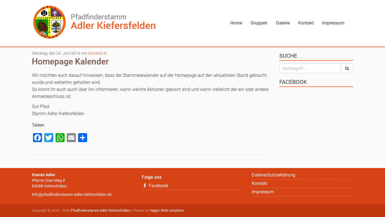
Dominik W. (97, 53)
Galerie (283, 23)
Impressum (333, 23)
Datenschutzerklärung (273, 175)
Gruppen (259, 23)
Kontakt (306, 23)
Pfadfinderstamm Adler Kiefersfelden (100, 210)
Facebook (158, 185)
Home (236, 23)
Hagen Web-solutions (166, 210)
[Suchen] (347, 68)
